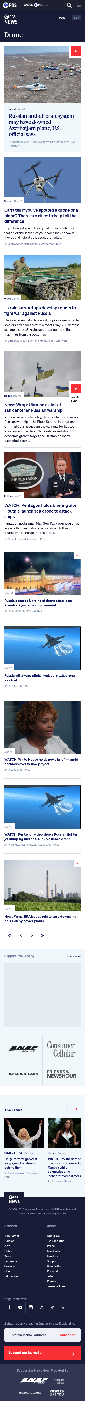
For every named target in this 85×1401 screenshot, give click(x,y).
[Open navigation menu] (78, 5)
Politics (8, 496)
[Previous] (67, 1109)
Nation (8, 395)
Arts (21, 1153)
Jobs (50, 1276)
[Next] (76, 1109)
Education (11, 1276)
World (12, 109)
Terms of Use (56, 1286)
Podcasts (53, 1271)
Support (52, 1261)
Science (8, 201)
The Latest (13, 1110)
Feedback (53, 1251)
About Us (53, 1236)
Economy (10, 1261)
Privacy (52, 1281)
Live (76, 17)
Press (51, 1246)
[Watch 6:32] (42, 573)
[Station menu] (46, 5)
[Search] (69, 5)
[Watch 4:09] (42, 885)
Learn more (74, 956)
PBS (10, 5)
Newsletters (55, 1266)
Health (8, 1271)
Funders (52, 1256)
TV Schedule (55, 1241)
